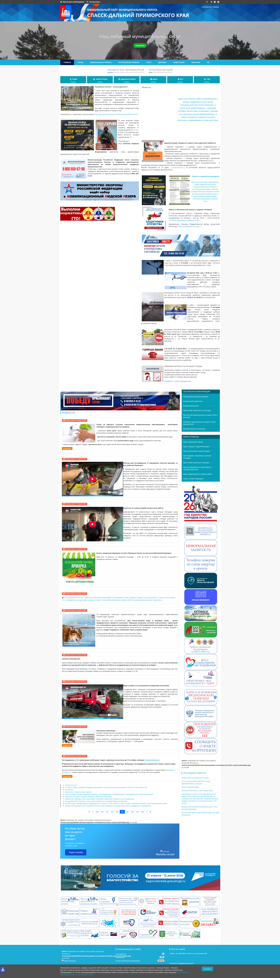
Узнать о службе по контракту (205, 176)
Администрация (128, 79)
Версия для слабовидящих (73, 2)
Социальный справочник (192, 401)
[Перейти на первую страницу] (89, 812)
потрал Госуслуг (71, 785)
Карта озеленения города (193, 442)
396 (132, 812)
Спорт (148, 62)
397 (137, 812)
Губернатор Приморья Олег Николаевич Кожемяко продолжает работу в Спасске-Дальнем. (99, 799)
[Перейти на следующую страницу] (146, 812)
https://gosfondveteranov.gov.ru (189, 226)
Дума (155, 79)
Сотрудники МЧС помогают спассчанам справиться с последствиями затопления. (96, 801)
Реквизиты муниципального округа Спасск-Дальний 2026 (199, 423)
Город (80, 62)
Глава (74, 79)
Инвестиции (179, 62)
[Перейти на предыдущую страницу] (93, 812)
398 (142, 812)
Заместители (102, 79)
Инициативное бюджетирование (195, 397)
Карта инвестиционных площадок (196, 463)
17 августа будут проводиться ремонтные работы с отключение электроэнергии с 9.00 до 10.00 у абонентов (106, 787)
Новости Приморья (125, 70)
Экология (195, 62)
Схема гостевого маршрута (193, 479)
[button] (211, 2)
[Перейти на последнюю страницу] (150, 812)
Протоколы (69, 790)
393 (117, 812)
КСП (181, 79)
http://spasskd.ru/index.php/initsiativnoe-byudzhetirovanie (116, 114)
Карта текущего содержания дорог (196, 446)
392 (112, 812)
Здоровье (162, 62)
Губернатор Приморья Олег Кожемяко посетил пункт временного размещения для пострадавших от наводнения (108, 806)
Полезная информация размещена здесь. (185, 220)
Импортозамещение (191, 406)
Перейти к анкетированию (177, 381)
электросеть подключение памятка (78, 792)
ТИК (208, 79)
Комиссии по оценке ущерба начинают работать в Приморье (88, 797)
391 (107, 812)
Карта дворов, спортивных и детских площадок (197, 457)
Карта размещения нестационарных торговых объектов (197, 468)
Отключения (161, 70)
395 (127, 812)
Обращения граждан (210, 7)
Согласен (207, 969)
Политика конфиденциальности (182, 963)
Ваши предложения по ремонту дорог (197, 474)
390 (102, 812)
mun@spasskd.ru (178, 167)
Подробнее (140, 45)
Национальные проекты (101, 62)
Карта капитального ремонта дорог (196, 451)
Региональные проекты (128, 62)
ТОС (208, 62)
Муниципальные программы (194, 429)
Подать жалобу (76, 852)
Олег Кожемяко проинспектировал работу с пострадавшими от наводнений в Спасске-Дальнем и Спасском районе (109, 794)
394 (122, 812)
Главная (67, 62)
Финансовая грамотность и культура (197, 410)
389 (97, 812)
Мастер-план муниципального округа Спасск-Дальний (200, 416)
